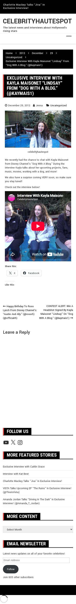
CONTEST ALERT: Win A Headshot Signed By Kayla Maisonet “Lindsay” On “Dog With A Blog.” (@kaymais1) (56, 312)
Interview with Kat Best (16, 474)
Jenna (39, 105)
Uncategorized (58, 105)
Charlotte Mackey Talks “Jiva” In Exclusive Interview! (24, 5)
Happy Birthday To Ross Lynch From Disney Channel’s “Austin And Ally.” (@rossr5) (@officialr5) (19, 312)
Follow (11, 569)
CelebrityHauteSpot (37, 21)
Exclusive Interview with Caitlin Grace (24, 466)
